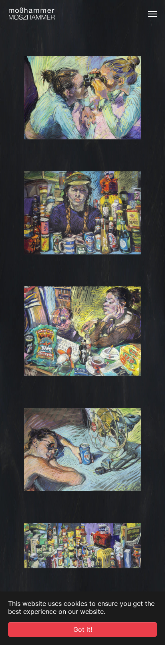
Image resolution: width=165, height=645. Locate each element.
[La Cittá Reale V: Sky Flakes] (82, 545)
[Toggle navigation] (152, 14)
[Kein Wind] (82, 450)
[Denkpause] (82, 331)
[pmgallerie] (31, 14)
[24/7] (82, 213)
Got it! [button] (82, 629)
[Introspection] (82, 97)
